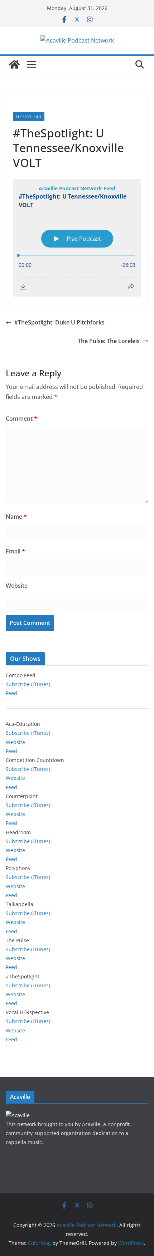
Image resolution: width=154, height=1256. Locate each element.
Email (15, 551)
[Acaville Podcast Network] (14, 64)
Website (17, 586)
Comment (21, 418)
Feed (11, 693)
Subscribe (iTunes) (28, 684)
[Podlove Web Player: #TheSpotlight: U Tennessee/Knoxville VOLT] (77, 238)
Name (16, 517)
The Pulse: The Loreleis (109, 341)
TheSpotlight (29, 116)
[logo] (18, 1115)
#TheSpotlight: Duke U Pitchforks (59, 322)
